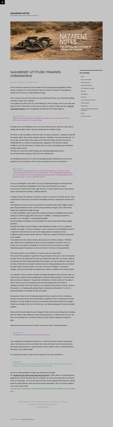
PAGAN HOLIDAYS (85, 103)
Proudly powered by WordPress (27, 419)
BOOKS (82, 113)
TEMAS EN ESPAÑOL (86, 116)
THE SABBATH (84, 94)
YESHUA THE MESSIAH (86, 85)
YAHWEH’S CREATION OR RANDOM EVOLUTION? (89, 109)
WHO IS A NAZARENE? (86, 79)
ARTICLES (83, 91)
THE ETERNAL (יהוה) (85, 82)
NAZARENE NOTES (19, 13)
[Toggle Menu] (2, 2)
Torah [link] (27, 215)
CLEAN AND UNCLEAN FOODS (88, 100)
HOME (82, 76)
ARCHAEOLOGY (84, 106)
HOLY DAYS (83, 97)
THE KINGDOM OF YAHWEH (87, 88)
